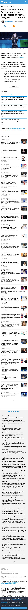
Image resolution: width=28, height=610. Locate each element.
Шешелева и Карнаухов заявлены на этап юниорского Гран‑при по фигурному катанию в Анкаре (13, 559)
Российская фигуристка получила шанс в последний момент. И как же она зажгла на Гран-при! (14, 522)
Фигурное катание (8, 6)
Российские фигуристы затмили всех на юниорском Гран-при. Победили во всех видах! (13, 106)
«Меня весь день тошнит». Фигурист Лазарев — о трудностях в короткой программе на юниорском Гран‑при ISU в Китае (14, 492)
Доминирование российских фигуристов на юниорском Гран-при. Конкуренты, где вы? (12, 496)
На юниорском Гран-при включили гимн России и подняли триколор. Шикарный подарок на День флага (14, 448)
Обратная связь (4, 569)
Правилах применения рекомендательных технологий (9, 583)
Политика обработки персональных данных (10, 573)
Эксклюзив (21, 94)
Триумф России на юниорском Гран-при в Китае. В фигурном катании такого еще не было (14, 504)
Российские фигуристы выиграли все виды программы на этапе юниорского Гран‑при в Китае (12, 113)
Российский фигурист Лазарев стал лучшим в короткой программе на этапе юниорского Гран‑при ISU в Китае (13, 500)
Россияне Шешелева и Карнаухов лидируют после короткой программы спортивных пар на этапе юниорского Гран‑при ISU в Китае (13, 515)
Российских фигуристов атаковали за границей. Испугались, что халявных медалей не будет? (13, 518)
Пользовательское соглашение (7, 571)
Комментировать (14, 86)
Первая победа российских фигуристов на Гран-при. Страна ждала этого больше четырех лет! (13, 484)
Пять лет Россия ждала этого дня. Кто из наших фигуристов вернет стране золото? (13, 554)
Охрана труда (4, 572)
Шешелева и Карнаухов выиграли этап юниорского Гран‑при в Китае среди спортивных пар (14, 121)
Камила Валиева (4, 94)
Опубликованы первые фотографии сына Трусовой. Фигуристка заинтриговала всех (13, 130)
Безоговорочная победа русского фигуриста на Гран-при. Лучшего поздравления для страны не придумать (13, 443)
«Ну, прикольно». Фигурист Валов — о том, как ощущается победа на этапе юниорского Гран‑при (13, 480)
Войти (25, 3)
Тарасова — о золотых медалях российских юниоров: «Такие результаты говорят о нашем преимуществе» (13, 439)
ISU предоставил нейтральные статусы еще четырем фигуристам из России (13, 551)
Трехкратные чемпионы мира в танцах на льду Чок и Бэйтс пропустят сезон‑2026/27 (13, 507)
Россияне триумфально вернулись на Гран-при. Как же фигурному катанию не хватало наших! (13, 535)
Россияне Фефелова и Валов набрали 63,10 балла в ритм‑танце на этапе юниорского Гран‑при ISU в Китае (14, 544)
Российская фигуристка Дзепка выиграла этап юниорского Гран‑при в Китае (13, 476)
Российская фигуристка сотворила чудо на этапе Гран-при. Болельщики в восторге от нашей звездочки (14, 467)
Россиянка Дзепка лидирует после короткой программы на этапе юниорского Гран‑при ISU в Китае (14, 527)
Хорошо (14, 608)
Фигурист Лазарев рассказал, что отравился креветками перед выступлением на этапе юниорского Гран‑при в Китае (12, 434)
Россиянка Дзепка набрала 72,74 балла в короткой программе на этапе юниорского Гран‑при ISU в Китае (14, 532)
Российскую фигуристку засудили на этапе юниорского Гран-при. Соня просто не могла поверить (12, 99)
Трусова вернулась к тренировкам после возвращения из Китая (11, 548)
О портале (3, 570)
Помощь (3, 568)
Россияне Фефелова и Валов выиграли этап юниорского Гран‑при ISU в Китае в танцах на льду (13, 488)
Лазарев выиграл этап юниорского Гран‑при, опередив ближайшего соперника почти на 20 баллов (13, 458)
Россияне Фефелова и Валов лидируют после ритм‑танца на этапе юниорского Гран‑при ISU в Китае (14, 540)
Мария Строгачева (9, 21)
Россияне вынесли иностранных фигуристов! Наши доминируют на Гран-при (13, 510)
